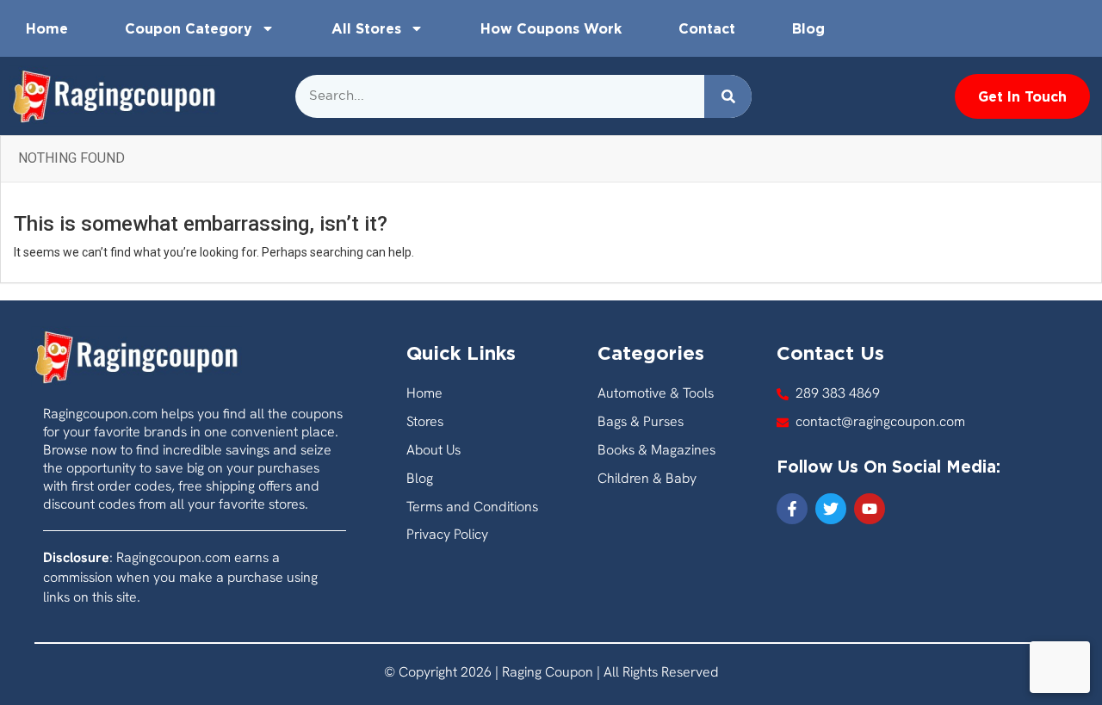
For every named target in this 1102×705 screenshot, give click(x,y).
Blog (808, 28)
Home (47, 28)
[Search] (728, 96)
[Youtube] (869, 508)
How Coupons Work (551, 28)
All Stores (366, 28)
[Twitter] (830, 508)
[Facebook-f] (792, 508)
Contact (706, 28)
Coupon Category (188, 28)
